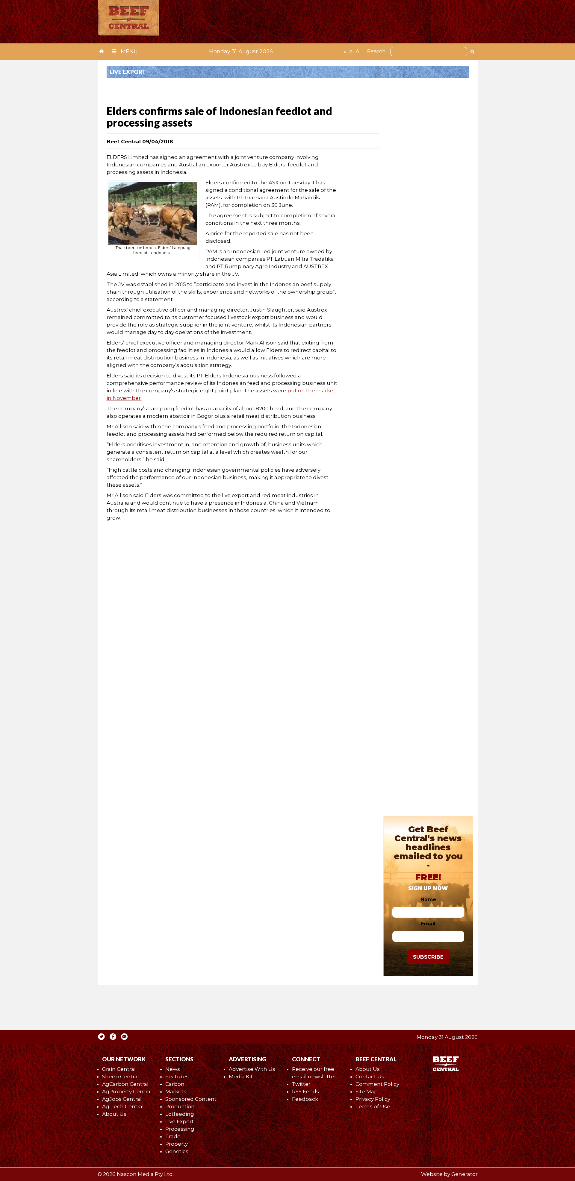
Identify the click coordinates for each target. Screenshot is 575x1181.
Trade (173, 1136)
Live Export (179, 1121)
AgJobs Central (122, 1099)
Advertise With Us (252, 1069)
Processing (179, 1129)
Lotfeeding (179, 1114)
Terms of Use (372, 1106)
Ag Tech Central (123, 1106)
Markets (175, 1092)
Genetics (176, 1151)
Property (176, 1144)
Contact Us (369, 1077)
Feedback (305, 1099)
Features (177, 1077)
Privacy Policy (372, 1099)
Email (428, 924)
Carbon (174, 1084)
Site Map (366, 1092)
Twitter (301, 1084)
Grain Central (119, 1069)
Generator (464, 1174)
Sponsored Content (191, 1099)
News (172, 1069)
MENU (128, 51)
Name (428, 899)
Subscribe (428, 957)
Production (180, 1106)
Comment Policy (377, 1084)
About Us (114, 1114)
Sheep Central (120, 1077)
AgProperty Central (127, 1092)
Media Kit (241, 1077)
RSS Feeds (305, 1092)
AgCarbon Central (125, 1084)
